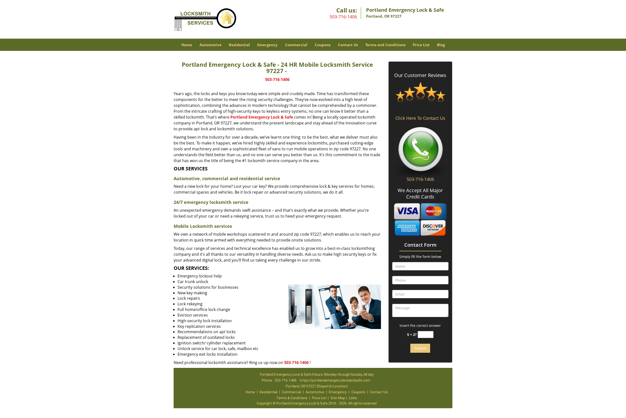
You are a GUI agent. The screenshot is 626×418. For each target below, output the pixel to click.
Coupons (323, 44)
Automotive (211, 44)
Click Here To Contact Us (420, 118)
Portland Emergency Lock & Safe (261, 117)
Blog (441, 44)
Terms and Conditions (385, 44)
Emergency (267, 44)
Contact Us (348, 44)
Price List (421, 44)
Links (353, 398)
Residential (239, 44)
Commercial (296, 44)
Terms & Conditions (291, 398)
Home (186, 44)
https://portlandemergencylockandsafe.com (335, 380)
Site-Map (338, 398)
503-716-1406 (343, 17)
